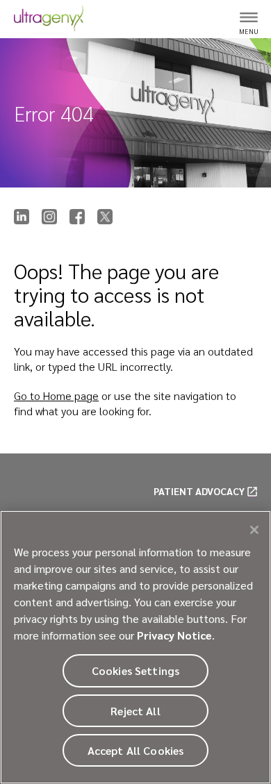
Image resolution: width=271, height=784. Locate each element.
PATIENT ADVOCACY (199, 491)
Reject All (135, 710)
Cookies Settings (136, 670)
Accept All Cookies (136, 750)
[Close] (254, 530)
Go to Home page (56, 395)
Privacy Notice (174, 635)
